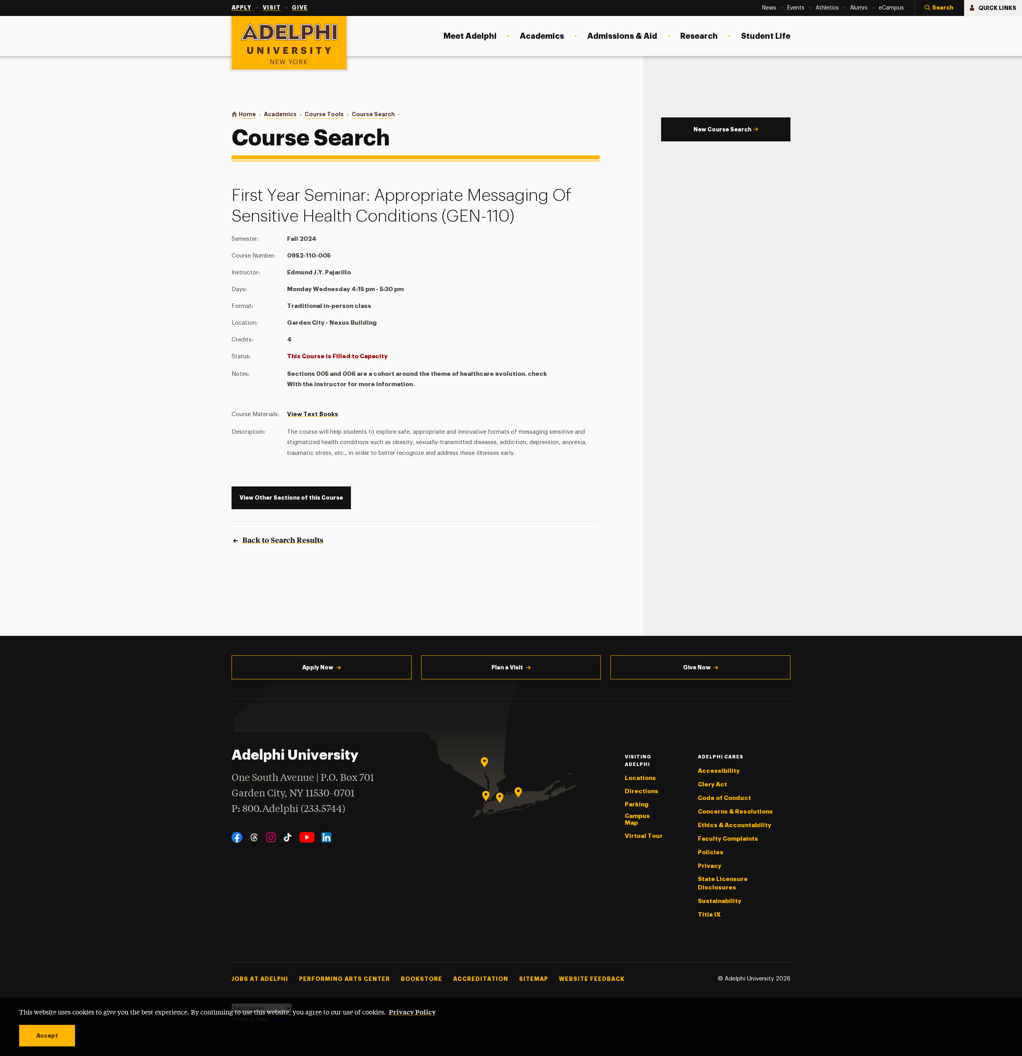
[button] (939, 8)
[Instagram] (271, 837)
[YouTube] (307, 837)
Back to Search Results (282, 540)
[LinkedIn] (326, 837)
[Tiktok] (288, 837)
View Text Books (312, 414)
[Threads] (254, 837)
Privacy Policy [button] (412, 1011)
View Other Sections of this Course (291, 497)
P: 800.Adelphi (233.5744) (288, 809)
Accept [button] (47, 1035)
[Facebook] (237, 837)
